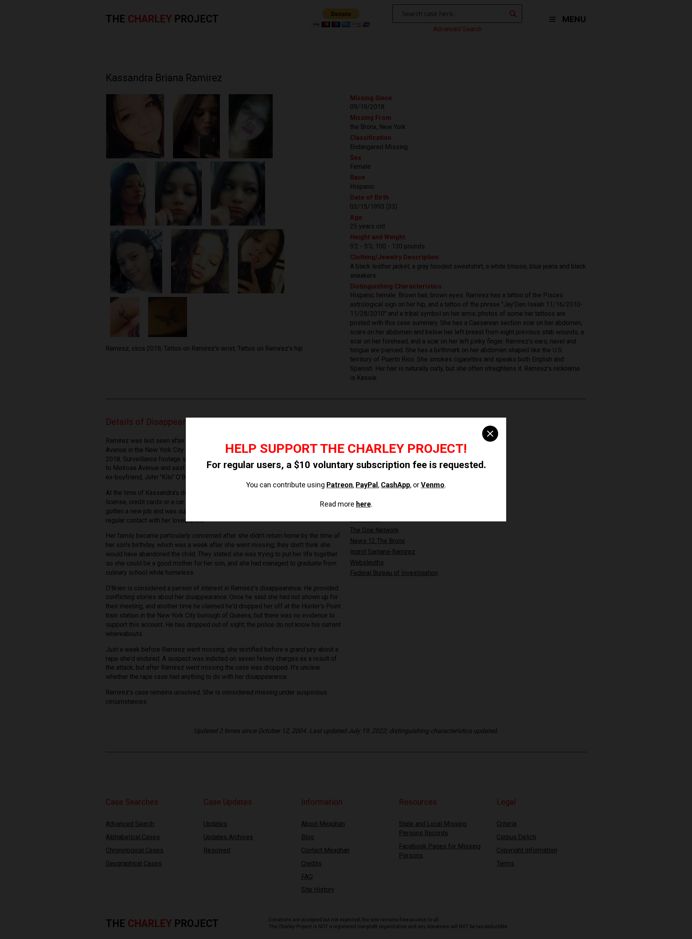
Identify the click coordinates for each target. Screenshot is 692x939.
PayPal (367, 485)
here (363, 504)
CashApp (395, 485)
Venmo (433, 485)
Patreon (339, 485)
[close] (490, 434)
